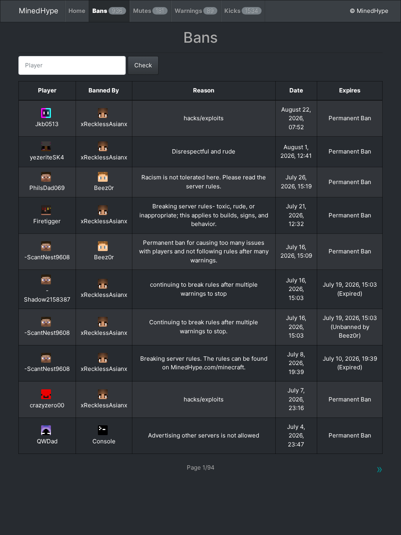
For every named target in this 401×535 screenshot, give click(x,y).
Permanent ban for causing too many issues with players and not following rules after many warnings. (204, 251)
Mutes (148, 10)
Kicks (241, 10)
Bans (107, 10)
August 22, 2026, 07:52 (296, 118)
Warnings (194, 10)
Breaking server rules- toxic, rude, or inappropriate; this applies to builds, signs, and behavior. (203, 215)
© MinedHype (369, 10)
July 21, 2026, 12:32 (296, 215)
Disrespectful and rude (203, 151)
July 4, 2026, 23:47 (296, 435)
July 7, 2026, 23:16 (296, 399)
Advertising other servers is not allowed (203, 435)
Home (77, 10)
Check (143, 65)
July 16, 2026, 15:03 (296, 289)
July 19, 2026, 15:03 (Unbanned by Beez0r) (350, 326)
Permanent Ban (350, 118)
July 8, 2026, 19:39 (296, 363)
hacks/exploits (204, 118)
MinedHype (38, 10)
